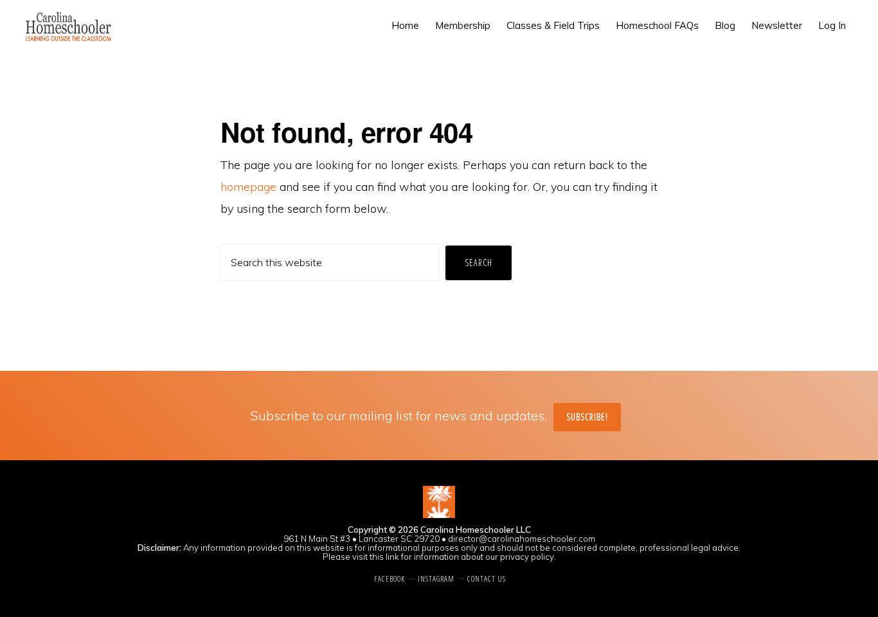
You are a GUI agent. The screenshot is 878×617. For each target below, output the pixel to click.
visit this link (375, 556)
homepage (248, 186)
